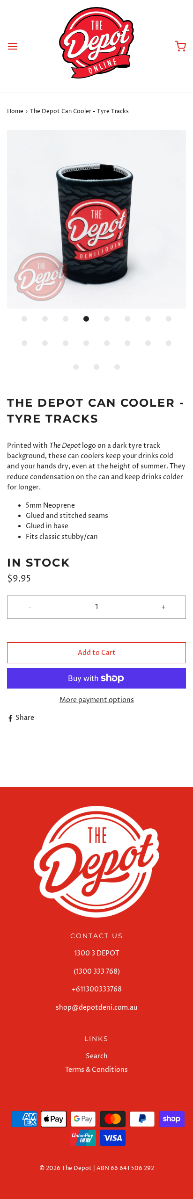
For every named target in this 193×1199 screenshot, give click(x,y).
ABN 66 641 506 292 (125, 1168)
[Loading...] (96, 219)
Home (15, 111)
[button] (96, 219)
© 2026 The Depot (65, 1168)
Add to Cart (97, 652)
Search (97, 1056)
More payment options (96, 700)
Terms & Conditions (96, 1069)
